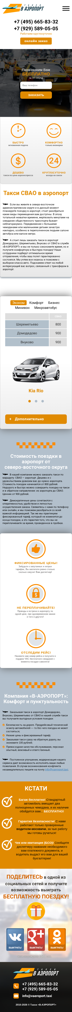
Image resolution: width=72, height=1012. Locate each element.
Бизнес (54, 303)
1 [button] (29, 401)
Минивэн (22, 308)
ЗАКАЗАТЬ (36, 95)
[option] (36, 372)
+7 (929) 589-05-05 (36, 28)
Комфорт (36, 303)
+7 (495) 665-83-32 (36, 21)
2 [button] (36, 401)
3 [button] (42, 401)
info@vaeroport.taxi (56, 769)
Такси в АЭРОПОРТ (23, 9)
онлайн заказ (36, 41)
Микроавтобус (45, 308)
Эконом (18, 303)
